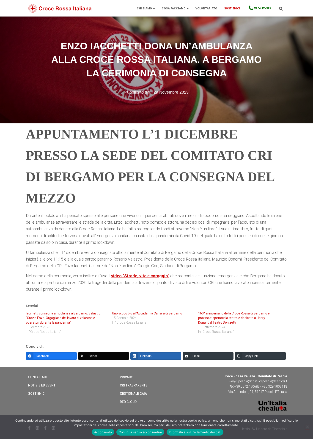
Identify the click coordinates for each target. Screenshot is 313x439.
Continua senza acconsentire (140, 432)
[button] (154, 8)
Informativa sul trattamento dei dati (195, 432)
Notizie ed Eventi (42, 385)
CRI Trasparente (133, 385)
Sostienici (232, 8)
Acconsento (103, 432)
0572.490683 (262, 7)
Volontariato (206, 8)
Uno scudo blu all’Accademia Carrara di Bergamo (147, 313)
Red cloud (128, 402)
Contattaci (37, 377)
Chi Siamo (145, 8)
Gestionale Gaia (133, 393)
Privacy (126, 377)
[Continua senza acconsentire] (307, 427)
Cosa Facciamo (174, 8)
